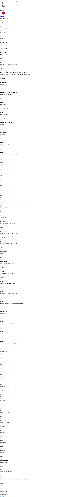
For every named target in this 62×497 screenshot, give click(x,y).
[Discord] (0, 496)
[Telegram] (3, 496)
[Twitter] (2, 496)
